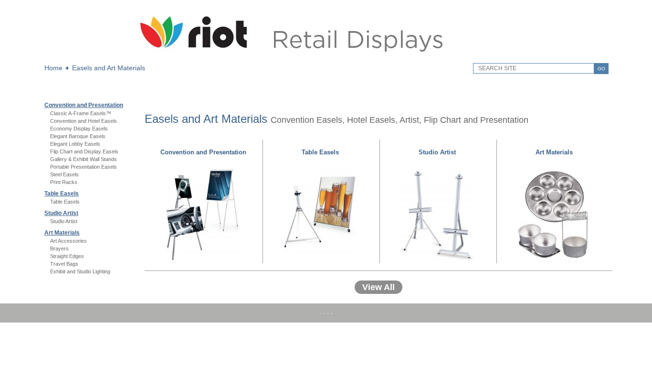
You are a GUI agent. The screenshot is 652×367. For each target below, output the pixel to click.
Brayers (59, 248)
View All (378, 287)
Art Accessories (68, 241)
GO (601, 68)
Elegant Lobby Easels (75, 144)
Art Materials (62, 232)
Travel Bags (64, 264)
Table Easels (61, 193)
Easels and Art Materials (108, 68)
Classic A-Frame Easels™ (80, 113)
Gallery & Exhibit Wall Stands (83, 159)
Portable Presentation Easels (83, 167)
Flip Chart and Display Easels (84, 151)
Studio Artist (61, 213)
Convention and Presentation (83, 105)
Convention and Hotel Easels (83, 121)
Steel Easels (64, 174)
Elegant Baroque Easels (77, 136)
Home (53, 68)
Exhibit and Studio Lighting (80, 271)
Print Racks (63, 182)
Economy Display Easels (79, 128)
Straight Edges (67, 256)
